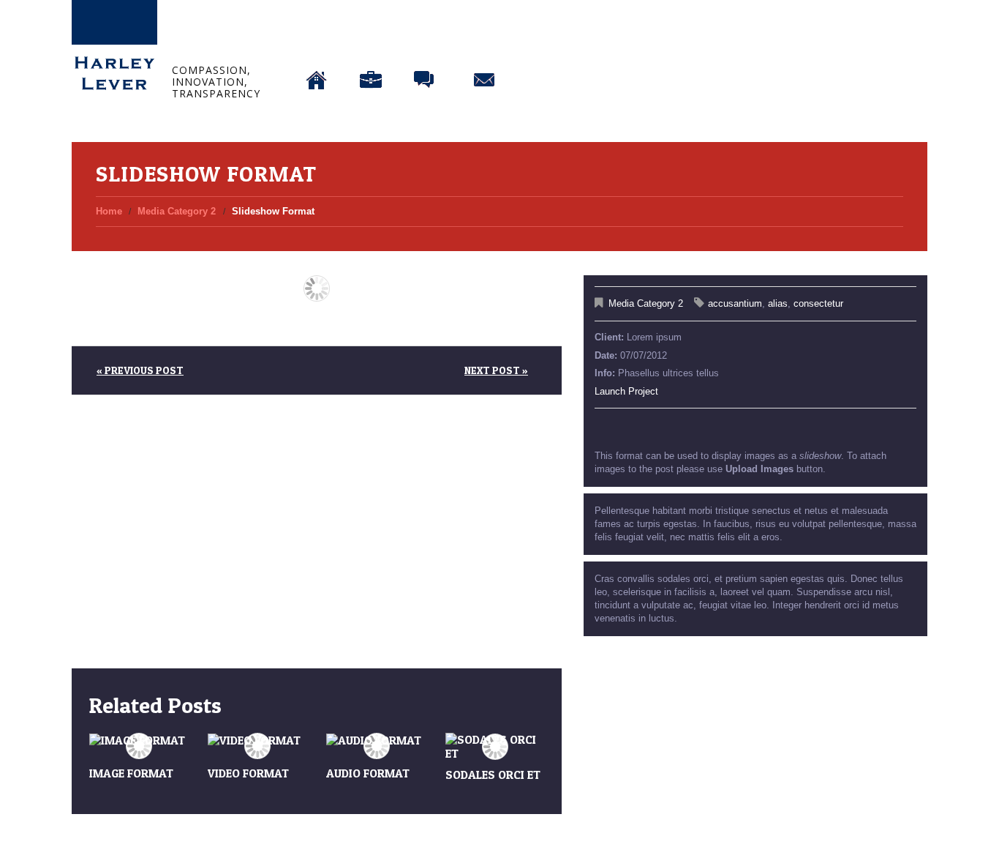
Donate (545, 42)
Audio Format (368, 773)
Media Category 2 (176, 211)
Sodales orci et (492, 774)
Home (317, 42)
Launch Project (626, 391)
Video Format (248, 773)
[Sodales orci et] (495, 747)
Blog (425, 42)
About (370, 42)
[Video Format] (257, 740)
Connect (484, 42)
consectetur (818, 303)
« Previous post (140, 370)
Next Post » (496, 370)
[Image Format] (139, 740)
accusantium (735, 303)
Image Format (131, 773)
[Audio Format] (376, 740)
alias (778, 303)
